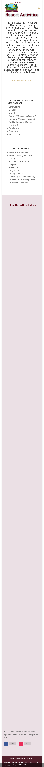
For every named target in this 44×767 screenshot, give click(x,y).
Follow (12, 744)
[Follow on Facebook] (6, 744)
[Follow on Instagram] (21, 744)
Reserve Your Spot (22, 80)
